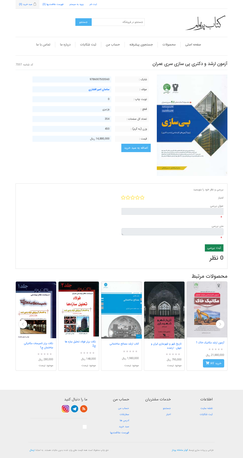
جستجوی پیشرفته (141, 44)
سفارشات (124, 414)
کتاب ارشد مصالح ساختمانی (124, 344)
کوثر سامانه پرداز (180, 450)
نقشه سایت (206, 408)
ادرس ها (124, 420)
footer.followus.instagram (65, 408)
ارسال (32, 450)
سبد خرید (124, 426)
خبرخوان (83, 408)
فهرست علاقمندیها (119, 432)
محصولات (169, 44)
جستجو (167, 408)
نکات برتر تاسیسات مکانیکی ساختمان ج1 (38, 345)
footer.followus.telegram (74, 408)
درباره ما (65, 44)
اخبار (168, 414)
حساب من (113, 44)
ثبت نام (93, 4)
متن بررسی (217, 226)
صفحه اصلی (193, 44)
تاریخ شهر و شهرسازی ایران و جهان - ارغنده (166, 346)
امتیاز (220, 198)
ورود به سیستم (76, 4)
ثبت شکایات (88, 44)
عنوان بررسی (216, 206)
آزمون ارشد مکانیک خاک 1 (210, 343)
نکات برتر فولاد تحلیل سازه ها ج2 (80, 344)
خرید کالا (215, 363)
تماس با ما (43, 44)
